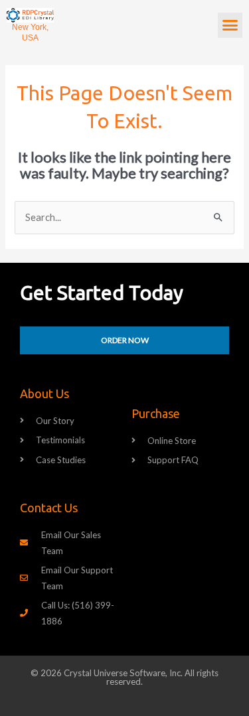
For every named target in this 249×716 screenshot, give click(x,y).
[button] (230, 25)
